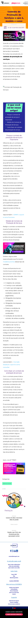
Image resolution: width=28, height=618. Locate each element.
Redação (9, 510)
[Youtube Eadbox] (15, 551)
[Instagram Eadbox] (12, 551)
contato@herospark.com (14, 556)
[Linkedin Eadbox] (17, 551)
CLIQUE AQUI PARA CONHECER (14, 614)
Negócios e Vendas (7, 483)
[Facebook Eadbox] (10, 551)
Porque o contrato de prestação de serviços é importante (12, 117)
